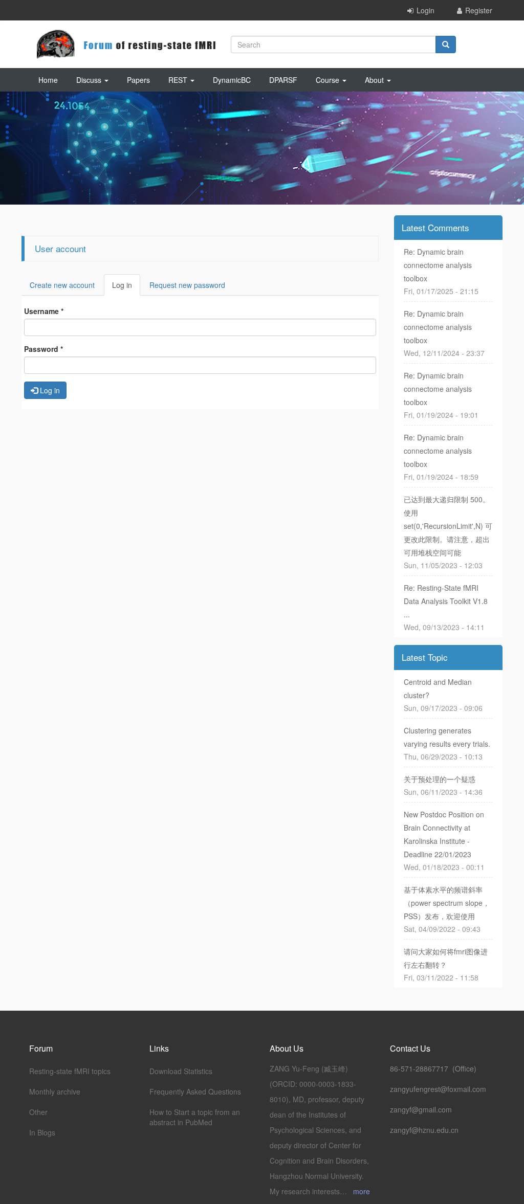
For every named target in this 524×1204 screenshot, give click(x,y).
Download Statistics (180, 1071)
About (375, 80)
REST (178, 80)
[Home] (126, 44)
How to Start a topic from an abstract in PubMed (194, 1117)
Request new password (187, 285)
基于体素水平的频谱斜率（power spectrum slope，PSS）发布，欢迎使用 (447, 902)
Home (48, 80)
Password (43, 349)
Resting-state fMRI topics (70, 1071)
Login (425, 10)
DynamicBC (232, 80)
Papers (138, 80)
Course (328, 80)
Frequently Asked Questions (195, 1091)
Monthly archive (54, 1091)
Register (478, 10)
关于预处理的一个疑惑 (439, 779)
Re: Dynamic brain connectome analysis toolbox (438, 265)
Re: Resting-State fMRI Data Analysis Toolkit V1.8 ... (446, 601)
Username (43, 311)
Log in (126, 288)
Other (38, 1112)
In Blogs (42, 1132)
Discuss (89, 80)
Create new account (62, 285)
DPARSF (283, 80)
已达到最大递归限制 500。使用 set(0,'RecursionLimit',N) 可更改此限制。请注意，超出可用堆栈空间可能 (448, 526)
